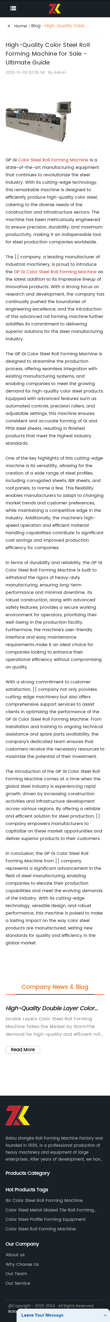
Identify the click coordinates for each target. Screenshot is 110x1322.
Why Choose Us (22, 1264)
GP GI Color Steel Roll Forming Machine (55, 271)
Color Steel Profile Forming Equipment (46, 1219)
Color (24, 160)
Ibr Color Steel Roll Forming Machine (44, 1200)
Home (20, 26)
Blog (36, 25)
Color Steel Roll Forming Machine (41, 1229)
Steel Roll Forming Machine (59, 160)
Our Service (18, 1283)
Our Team (16, 1273)
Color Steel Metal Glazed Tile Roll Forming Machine (50, 1210)
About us (15, 1254)
